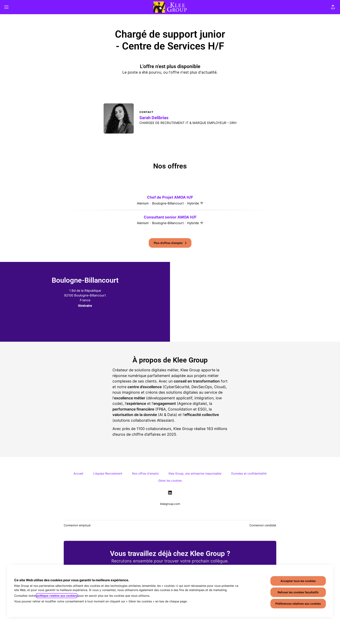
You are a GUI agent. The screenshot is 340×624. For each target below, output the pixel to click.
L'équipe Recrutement (107, 473)
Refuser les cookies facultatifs (298, 592)
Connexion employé (77, 525)
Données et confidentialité (249, 473)
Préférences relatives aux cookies (298, 603)
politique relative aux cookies (56, 595)
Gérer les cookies (170, 480)
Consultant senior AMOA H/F (170, 217)
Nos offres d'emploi (145, 473)
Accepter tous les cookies (298, 581)
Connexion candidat (262, 525)
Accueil (78, 473)
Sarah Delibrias (153, 117)
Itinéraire (85, 305)
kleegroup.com (170, 504)
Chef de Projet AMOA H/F (170, 197)
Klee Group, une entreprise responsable (195, 473)
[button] (333, 7)
